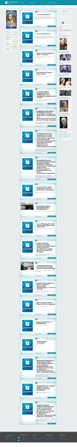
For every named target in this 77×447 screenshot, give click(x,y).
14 (66, 19)
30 (70, 22)
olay (59, 132)
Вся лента (54, 220)
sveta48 (64, 136)
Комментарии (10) (38, 258)
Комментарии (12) (38, 103)
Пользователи (33, 2)
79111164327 (67, 135)
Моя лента (52, 6)
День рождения (53, 183)
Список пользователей (51, 437)
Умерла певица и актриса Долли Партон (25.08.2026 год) (65, 36)
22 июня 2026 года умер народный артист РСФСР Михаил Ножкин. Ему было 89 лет (65, 114)
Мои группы (35, 437)
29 (68, 22)
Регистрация (10, 6)
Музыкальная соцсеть (13, 3)
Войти (6, 6)
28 (66, 22)
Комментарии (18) (38, 152)
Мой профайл (22, 438)
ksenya (67, 136)
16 (70, 19)
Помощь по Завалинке (64, 439)
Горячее (21, 6)
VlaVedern (60, 138)
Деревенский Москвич (24, 440)
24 (59, 22)
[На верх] (19, 438)
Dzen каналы (48, 439)
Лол (67, 137)
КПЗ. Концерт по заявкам (52, 11)
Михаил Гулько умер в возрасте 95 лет (65, 88)
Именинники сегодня (63, 131)
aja (38, 11)
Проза (47, 338)
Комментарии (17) (38, 65)
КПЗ (42, 2)
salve (61, 137)
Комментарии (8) (38, 179)
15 (68, 19)
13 (64, 19)
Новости (60, 33)
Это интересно (43, 6)
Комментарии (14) (38, 423)
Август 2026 (64, 11)
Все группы (35, 438)
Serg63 (62, 132)
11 (61, 19)
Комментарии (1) (38, 26)
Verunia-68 (63, 135)
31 (59, 24)
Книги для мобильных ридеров (51, 339)
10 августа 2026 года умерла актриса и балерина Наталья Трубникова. (64, 75)
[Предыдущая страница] (19, 440)
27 (64, 22)
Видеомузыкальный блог (52, 30)
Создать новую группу (37, 439)
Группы (22, 2)
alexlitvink (60, 136)
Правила (61, 438)
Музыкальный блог (53, 2)
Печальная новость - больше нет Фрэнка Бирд (65, 63)
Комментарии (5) (38, 397)
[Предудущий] (70, 11)
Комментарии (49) (38, 314)
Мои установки (23, 439)
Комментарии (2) (38, 235)
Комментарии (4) (38, 126)
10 (59, 19)
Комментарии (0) (38, 45)
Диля (69, 137)
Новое (36, 6)
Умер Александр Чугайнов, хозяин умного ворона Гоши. (64, 52)
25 (61, 22)
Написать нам (62, 437)
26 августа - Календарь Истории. (65, 30)
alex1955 (65, 132)
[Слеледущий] (59, 11)
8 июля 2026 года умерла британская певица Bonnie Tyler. (64, 98)
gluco (59, 135)
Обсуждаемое (29, 6)
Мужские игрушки (50, 438)
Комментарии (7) (38, 216)
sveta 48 (64, 137)
